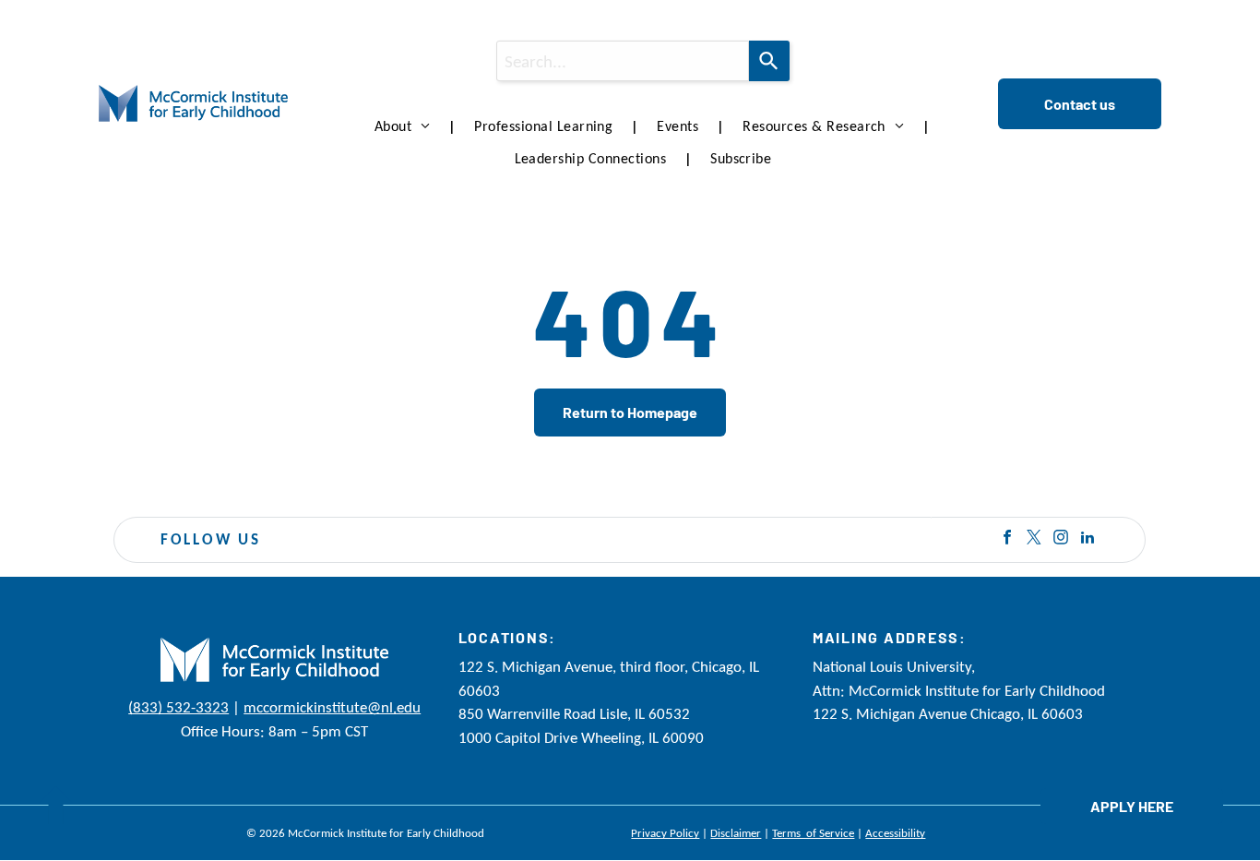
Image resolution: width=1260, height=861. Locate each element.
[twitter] (1034, 539)
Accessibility (895, 833)
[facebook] (1007, 539)
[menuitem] (406, 126)
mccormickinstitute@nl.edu (332, 707)
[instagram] (1061, 539)
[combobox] (622, 61)
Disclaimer (735, 833)
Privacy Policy (665, 833)
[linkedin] (1087, 539)
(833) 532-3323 (178, 707)
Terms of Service (813, 833)
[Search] (769, 61)
